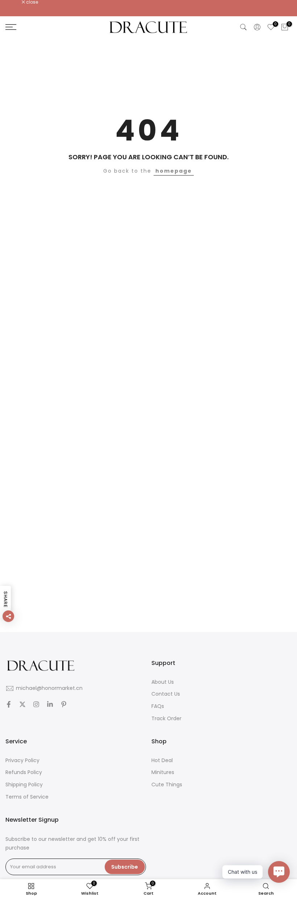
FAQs (157, 706)
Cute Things (166, 784)
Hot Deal (162, 760)
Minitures (162, 772)
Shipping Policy (24, 784)
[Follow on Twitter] (22, 704)
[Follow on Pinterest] (63, 704)
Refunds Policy (23, 772)
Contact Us (165, 693)
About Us (162, 682)
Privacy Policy (22, 760)
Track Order (166, 718)
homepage (173, 170)
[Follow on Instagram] (36, 704)
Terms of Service (27, 796)
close (15, 2)
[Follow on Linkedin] (50, 704)
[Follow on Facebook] (8, 704)
